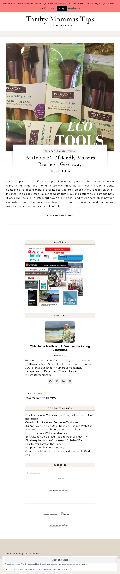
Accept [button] (61, 8)
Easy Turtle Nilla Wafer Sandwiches (46, 433)
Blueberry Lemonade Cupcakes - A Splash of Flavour (56, 440)
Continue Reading (60, 215)
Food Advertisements (50, 515)
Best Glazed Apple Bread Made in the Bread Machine (56, 436)
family (71, 151)
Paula (67, 171)
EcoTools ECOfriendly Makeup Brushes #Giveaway (60, 160)
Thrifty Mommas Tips (60, 19)
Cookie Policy (63, 569)
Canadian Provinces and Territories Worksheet (52, 422)
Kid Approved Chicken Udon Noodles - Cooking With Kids (58, 426)
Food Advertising (55, 490)
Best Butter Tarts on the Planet (44, 444)
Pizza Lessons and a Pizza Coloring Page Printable (54, 429)
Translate (51, 398)
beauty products (55, 151)
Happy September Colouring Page (45, 447)
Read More (74, 8)
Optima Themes (31, 553)
